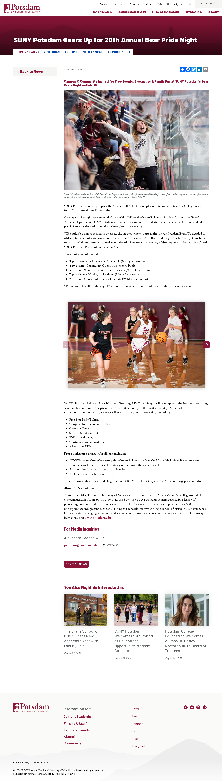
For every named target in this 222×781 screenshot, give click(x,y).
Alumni (69, 736)
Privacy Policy (21, 762)
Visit (148, 4)
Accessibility (40, 762)
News (103, 4)
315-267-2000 (68, 773)
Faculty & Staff (75, 723)
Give (161, 4)
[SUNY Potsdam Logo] (22, 11)
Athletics (194, 12)
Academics (102, 12)
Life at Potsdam (165, 12)
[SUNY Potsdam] (31, 711)
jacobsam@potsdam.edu (81, 545)
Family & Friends (77, 730)
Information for (208, 3)
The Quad (176, 4)
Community (73, 743)
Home (20, 51)
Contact (133, 4)
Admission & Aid (132, 12)
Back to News (31, 71)
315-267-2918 (111, 545)
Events (117, 4)
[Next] (206, 344)
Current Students (77, 716)
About (213, 12)
